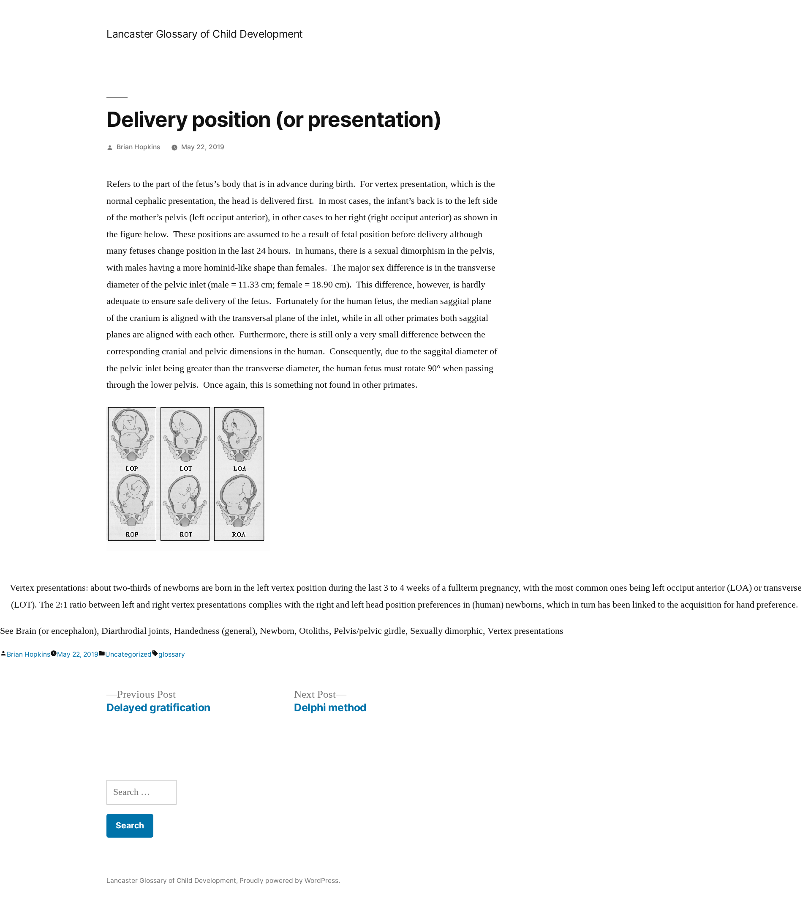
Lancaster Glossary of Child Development (204, 33)
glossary (171, 654)
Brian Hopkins (138, 147)
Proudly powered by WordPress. (289, 881)
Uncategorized (128, 654)
